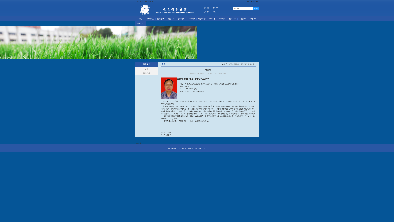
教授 (249, 64)
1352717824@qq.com (193, 89)
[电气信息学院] (179, 15)
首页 (230, 64)
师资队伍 (236, 64)
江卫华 (168, 135)
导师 (146, 69)
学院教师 (146, 73)
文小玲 (168, 132)
